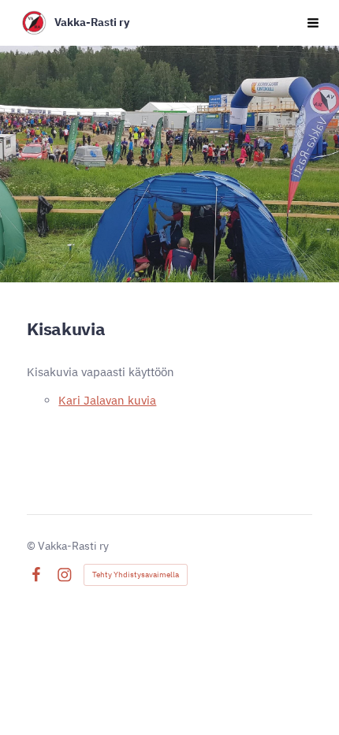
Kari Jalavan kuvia (107, 400)
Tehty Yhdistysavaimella (135, 574)
